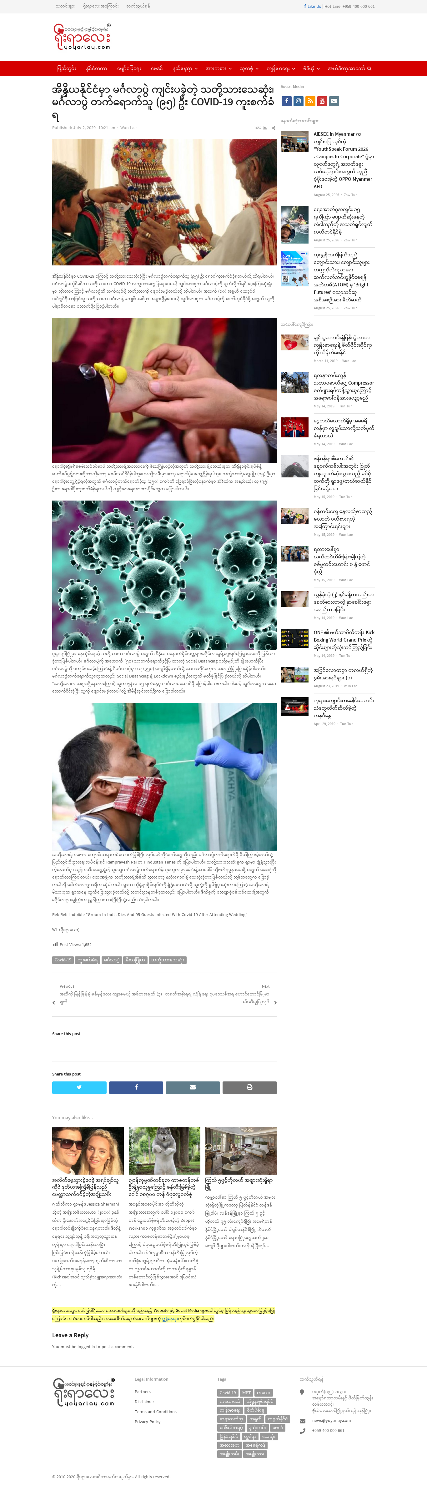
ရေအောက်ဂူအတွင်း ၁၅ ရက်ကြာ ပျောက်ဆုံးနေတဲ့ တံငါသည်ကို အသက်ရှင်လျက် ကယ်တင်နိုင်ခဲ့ (343, 221)
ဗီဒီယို (308, 68)
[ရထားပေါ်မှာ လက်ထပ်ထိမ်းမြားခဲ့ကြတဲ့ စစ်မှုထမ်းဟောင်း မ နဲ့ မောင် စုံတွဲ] (295, 549)
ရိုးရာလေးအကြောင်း (101, 6)
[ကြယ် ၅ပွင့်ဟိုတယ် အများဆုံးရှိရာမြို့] (241, 1130)
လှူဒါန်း (250, 1436)
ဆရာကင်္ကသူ (231, 1419)
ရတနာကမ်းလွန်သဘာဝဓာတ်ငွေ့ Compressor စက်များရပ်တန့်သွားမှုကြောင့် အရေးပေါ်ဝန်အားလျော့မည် (344, 387)
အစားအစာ (229, 1445)
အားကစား (216, 68)
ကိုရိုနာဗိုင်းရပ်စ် (260, 1401)
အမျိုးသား (255, 1454)
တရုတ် (255, 1419)
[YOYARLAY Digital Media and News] (90, 37)
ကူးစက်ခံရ (88, 960)
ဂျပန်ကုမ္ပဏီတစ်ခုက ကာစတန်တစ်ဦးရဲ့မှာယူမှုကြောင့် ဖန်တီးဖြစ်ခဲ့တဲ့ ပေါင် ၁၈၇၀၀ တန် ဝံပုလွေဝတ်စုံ (164, 1187)
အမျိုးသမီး (229, 1454)
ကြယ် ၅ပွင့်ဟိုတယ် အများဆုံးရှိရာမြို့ (239, 1183)
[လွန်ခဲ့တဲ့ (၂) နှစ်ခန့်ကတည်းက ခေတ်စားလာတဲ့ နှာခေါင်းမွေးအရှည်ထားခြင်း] (295, 595)
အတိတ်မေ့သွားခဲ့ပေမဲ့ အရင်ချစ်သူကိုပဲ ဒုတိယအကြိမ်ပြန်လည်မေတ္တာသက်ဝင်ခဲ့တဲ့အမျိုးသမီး (85, 1187)
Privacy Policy (148, 1422)
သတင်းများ (66, 6)
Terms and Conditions (156, 1412)
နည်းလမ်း (257, 1427)
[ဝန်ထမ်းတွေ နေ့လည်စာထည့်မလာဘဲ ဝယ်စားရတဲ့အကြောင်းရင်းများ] (295, 512)
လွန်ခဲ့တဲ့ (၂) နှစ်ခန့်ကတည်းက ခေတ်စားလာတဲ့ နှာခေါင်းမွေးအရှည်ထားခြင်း (344, 602)
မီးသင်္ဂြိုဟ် (135, 960)
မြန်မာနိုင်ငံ (229, 1436)
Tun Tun (346, 406)
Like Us (313, 6)
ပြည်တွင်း (66, 68)
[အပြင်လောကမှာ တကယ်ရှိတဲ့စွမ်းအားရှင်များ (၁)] (295, 670)
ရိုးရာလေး (85, 1477)
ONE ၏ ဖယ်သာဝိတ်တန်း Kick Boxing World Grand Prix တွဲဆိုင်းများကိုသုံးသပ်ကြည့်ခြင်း (344, 640)
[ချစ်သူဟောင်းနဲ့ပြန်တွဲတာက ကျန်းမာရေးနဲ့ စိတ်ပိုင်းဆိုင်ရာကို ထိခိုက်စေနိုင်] (295, 338)
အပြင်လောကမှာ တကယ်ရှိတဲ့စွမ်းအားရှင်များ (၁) (343, 674)
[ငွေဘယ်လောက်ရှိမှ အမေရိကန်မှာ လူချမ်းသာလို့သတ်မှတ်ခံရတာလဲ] (295, 421)
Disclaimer (144, 1402)
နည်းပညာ (182, 68)
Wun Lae (128, 128)
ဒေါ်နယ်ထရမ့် (231, 1427)
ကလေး (263, 1392)
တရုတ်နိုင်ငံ (278, 1419)
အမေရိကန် (255, 1445)
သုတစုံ (246, 68)
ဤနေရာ (170, 1318)
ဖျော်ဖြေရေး (129, 68)
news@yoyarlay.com (331, 1420)
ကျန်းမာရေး (278, 68)
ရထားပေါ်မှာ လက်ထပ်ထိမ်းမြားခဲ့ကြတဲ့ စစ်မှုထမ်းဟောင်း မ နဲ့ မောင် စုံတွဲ (342, 561)
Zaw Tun (351, 195)
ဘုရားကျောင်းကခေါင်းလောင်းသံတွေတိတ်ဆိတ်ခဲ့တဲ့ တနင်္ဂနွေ (344, 708)
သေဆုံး (269, 1436)
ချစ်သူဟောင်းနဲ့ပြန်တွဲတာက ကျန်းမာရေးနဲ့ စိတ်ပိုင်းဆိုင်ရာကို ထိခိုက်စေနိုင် (343, 345)
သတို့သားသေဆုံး (167, 960)
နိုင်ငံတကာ (96, 68)
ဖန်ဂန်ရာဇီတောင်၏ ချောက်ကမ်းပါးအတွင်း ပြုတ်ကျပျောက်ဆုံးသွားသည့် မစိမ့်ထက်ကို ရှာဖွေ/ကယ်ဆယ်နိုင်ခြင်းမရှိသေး (343, 474)
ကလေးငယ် (230, 1401)
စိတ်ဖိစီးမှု (255, 1410)
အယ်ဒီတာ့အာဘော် (346, 68)
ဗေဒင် (157, 68)
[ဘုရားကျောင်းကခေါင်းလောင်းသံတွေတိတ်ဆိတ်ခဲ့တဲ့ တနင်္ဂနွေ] (295, 701)
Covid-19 (63, 960)
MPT (246, 1392)
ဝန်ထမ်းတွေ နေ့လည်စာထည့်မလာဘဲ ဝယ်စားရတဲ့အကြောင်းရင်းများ (343, 519)
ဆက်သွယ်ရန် (138, 6)
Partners (143, 1392)
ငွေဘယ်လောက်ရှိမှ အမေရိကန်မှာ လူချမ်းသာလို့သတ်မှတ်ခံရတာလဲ (344, 428)
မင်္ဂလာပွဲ (111, 960)
